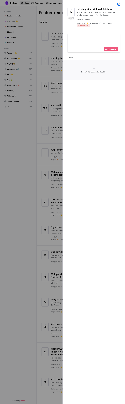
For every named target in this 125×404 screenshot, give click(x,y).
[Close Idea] (119, 3)
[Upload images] (101, 49)
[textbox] (94, 40)
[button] (71, 18)
